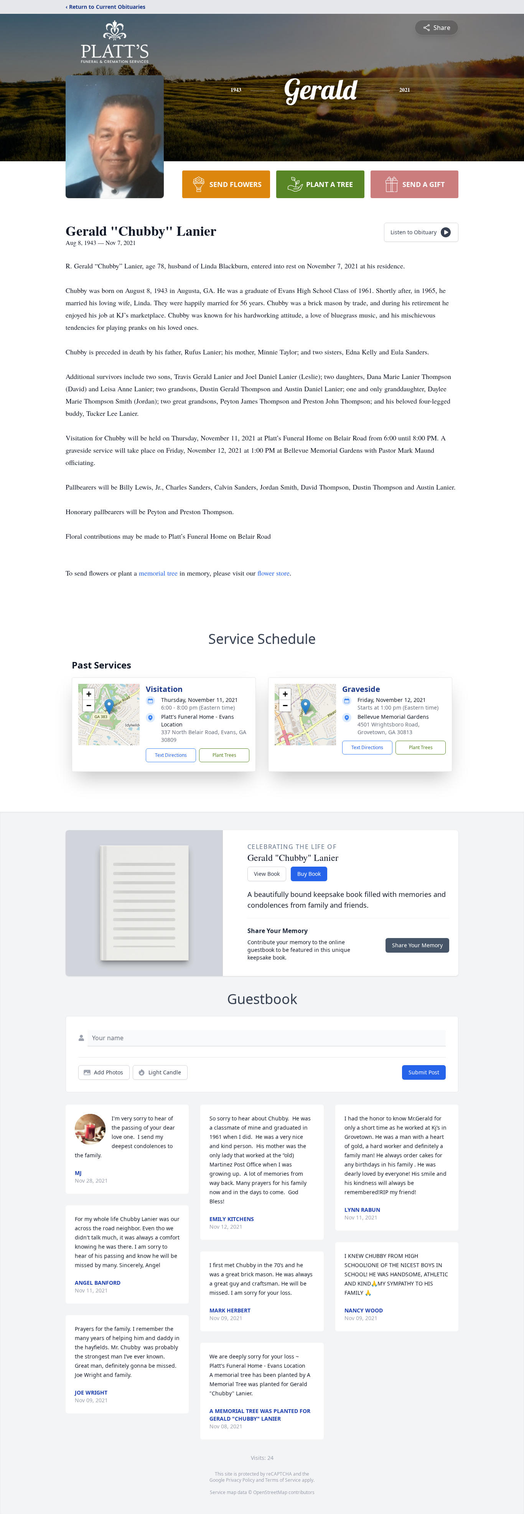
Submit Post (424, 1072)
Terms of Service (283, 1480)
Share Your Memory (417, 945)
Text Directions (171, 755)
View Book (267, 873)
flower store (273, 572)
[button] (109, 707)
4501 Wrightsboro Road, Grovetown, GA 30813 (389, 728)
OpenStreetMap (270, 1492)
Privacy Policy (240, 1480)
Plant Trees (224, 755)
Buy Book (309, 873)
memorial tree (158, 572)
